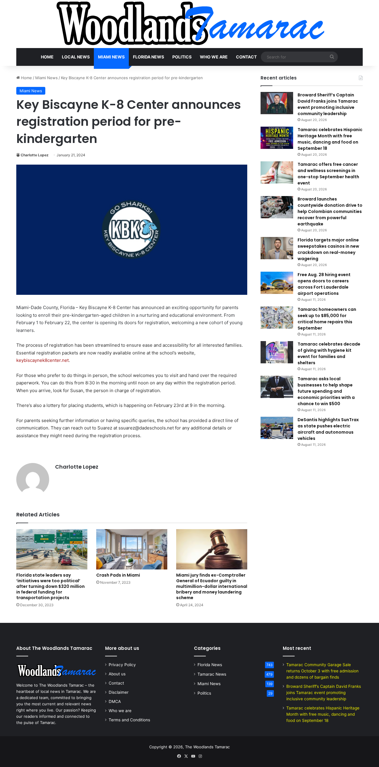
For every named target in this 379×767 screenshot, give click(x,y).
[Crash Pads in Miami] (131, 549)
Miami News (111, 56)
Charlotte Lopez (35, 155)
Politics (182, 56)
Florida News (148, 56)
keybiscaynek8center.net (42, 360)
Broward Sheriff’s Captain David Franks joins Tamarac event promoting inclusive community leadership (328, 104)
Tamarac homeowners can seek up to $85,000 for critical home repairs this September (327, 318)
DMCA (115, 701)
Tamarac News (211, 674)
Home (47, 56)
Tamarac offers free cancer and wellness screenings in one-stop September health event (328, 173)
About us (117, 673)
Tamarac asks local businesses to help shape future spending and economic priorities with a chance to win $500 (326, 391)
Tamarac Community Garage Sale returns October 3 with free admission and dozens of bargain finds (322, 671)
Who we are (214, 56)
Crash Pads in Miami (118, 575)
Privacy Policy (122, 664)
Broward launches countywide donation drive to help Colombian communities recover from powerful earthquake (330, 211)
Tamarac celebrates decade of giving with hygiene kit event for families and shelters (329, 353)
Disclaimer (119, 692)
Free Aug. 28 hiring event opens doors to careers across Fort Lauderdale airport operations (324, 284)
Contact (246, 56)
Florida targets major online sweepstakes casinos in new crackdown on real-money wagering (328, 249)
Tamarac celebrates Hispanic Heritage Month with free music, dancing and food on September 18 (330, 139)
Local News (76, 56)
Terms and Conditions (129, 719)
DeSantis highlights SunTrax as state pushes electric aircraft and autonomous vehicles (328, 429)
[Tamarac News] (189, 24)
